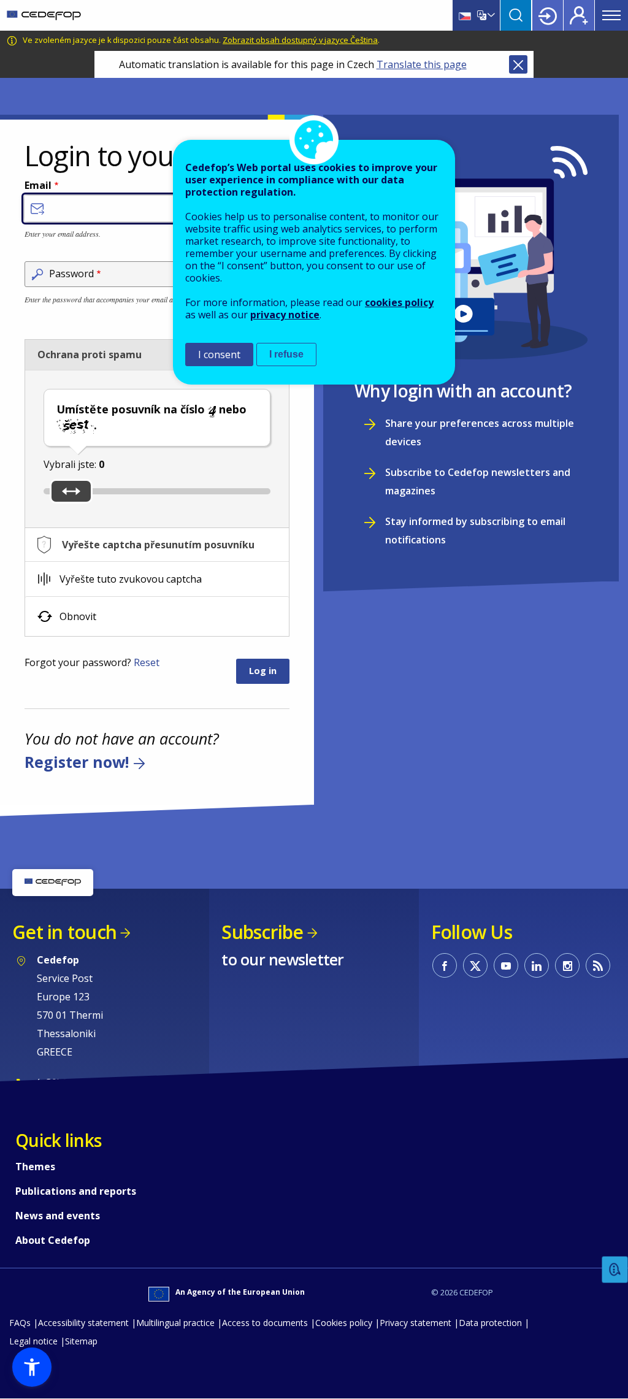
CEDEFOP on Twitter (475, 965)
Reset (146, 662)
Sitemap (81, 1341)
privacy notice (285, 314)
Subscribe (262, 932)
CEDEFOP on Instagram (567, 965)
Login (547, 15)
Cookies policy (343, 1322)
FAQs (20, 1322)
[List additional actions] (490, 15)
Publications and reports (75, 1191)
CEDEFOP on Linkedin (536, 965)
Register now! (77, 761)
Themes (35, 1166)
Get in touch (64, 932)
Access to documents (265, 1322)
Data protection (490, 1322)
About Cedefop (52, 1240)
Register (579, 15)
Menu (611, 15)
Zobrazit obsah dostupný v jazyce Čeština (300, 39)
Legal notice (33, 1341)
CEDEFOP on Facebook (444, 965)
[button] (32, 1367)
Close (518, 64)
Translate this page (422, 64)
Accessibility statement (83, 1322)
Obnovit (77, 616)
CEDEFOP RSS (598, 965)
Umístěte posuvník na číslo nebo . (151, 417)
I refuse (286, 354)
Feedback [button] (615, 1270)
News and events (57, 1215)
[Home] (44, 15)
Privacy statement (415, 1322)
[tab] (156, 544)
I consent (219, 354)
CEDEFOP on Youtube (506, 965)
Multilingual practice (175, 1322)
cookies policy (399, 302)
